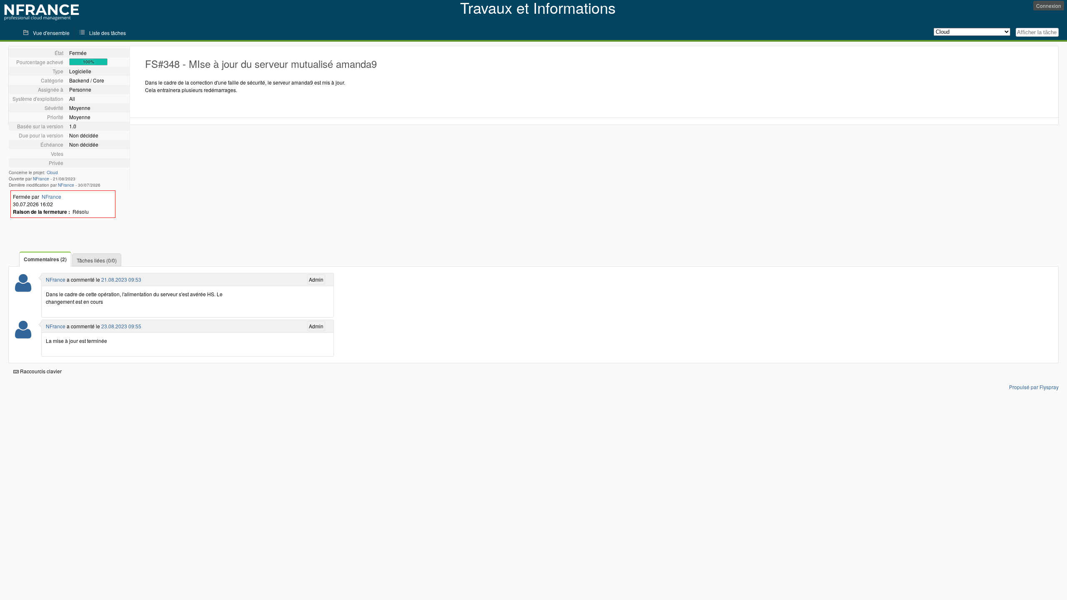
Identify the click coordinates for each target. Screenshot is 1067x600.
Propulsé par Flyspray (1034, 386)
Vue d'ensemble (51, 32)
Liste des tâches (107, 32)
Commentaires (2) (45, 259)
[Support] (23, 288)
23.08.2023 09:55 (121, 326)
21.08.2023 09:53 (121, 279)
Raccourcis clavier (40, 371)
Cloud (52, 172)
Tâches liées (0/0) (97, 260)
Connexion (1048, 5)
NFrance (41, 179)
